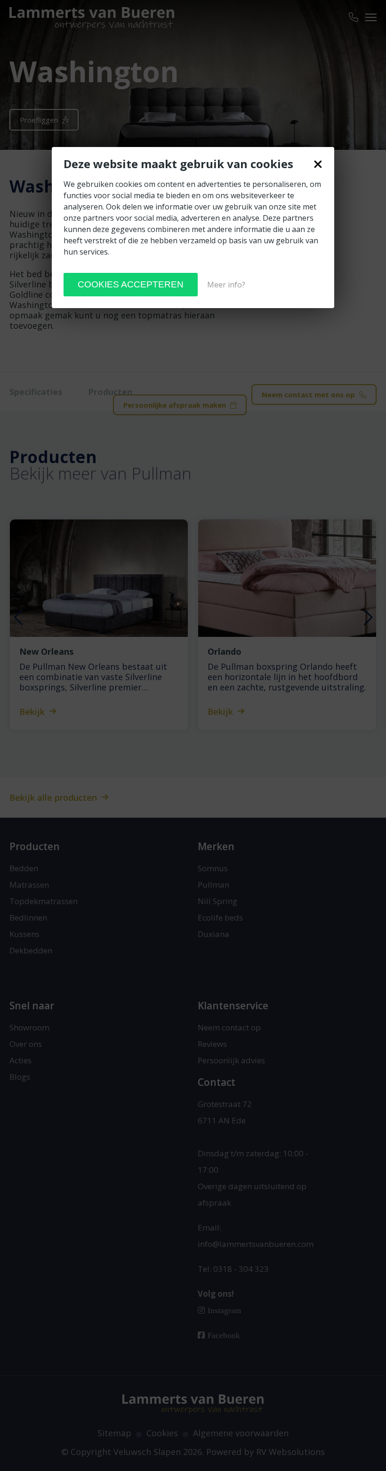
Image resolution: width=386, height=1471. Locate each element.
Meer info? (226, 284)
